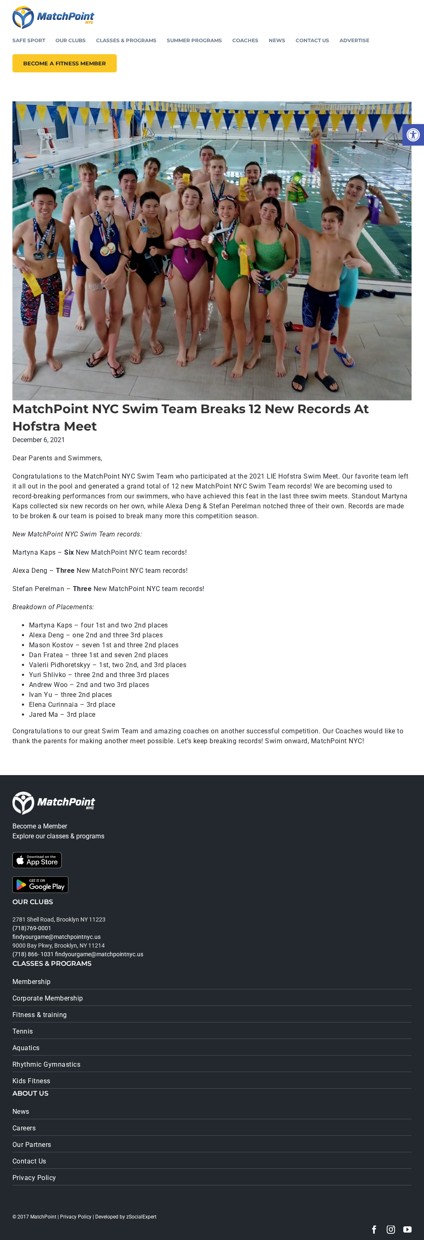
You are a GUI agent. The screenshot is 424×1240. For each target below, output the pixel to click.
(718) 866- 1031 (33, 954)
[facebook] (374, 1230)
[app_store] (37, 855)
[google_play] (40, 879)
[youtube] (407, 1230)
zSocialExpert (141, 1217)
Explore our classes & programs (58, 836)
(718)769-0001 (31, 928)
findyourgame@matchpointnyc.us (56, 937)
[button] (413, 135)
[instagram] (391, 1230)
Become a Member (39, 826)
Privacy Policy (76, 1217)
